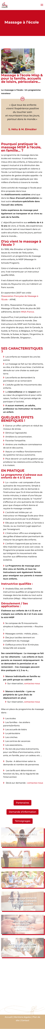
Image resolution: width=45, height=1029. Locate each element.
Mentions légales (22, 1017)
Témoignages (22, 821)
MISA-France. (27, 312)
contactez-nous (32, 683)
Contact (25, 1020)
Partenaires (22, 802)
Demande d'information (22, 811)
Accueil (8, 1017)
